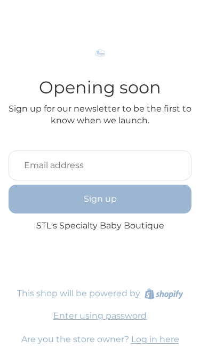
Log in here (155, 339)
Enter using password (100, 316)
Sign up (100, 199)
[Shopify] (164, 293)
